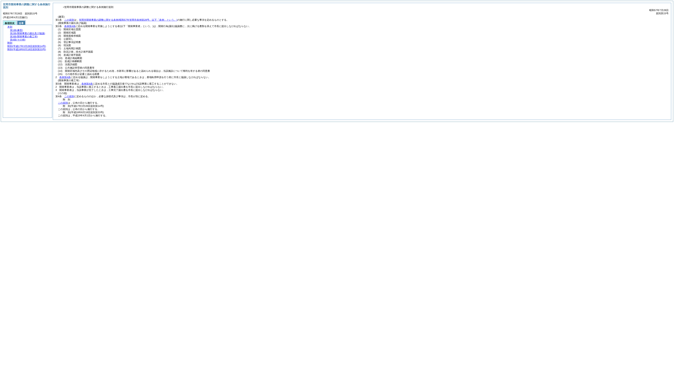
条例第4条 (69, 26)
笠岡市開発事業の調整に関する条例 (128, 19)
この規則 (69, 19)
